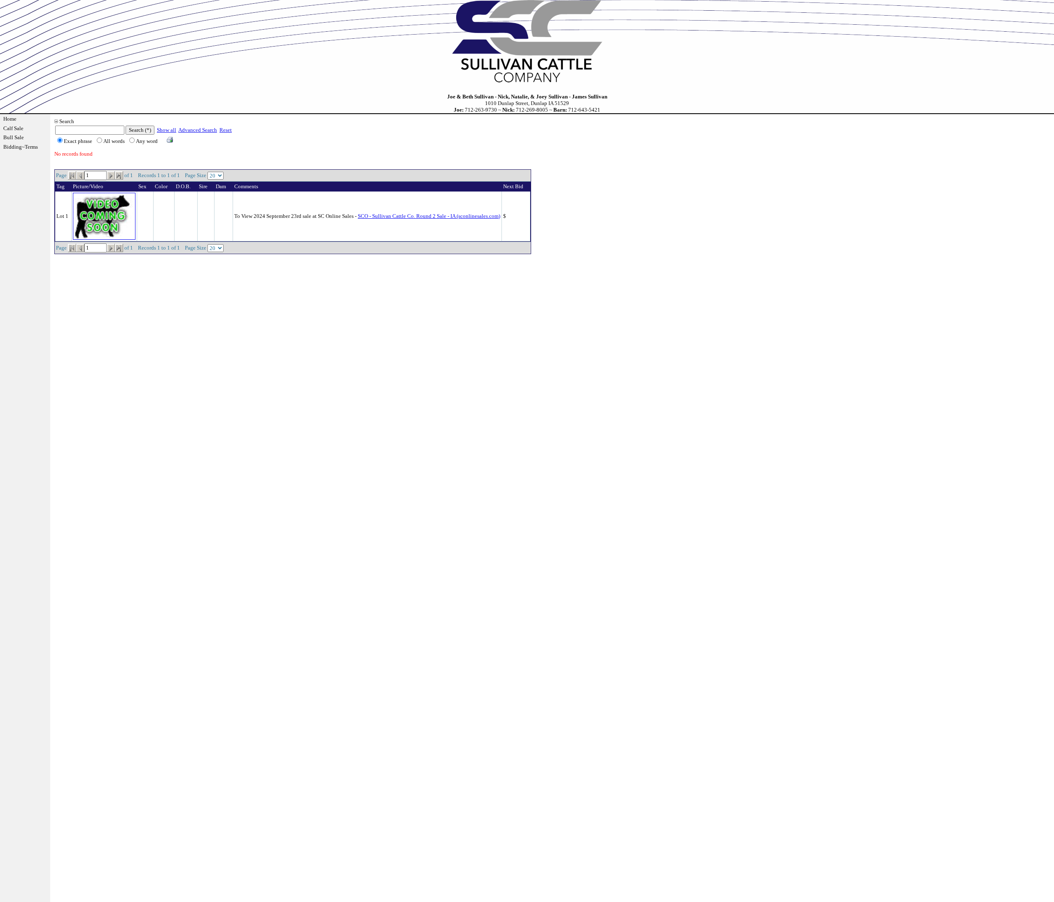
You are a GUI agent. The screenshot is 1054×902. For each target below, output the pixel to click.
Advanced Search (197, 130)
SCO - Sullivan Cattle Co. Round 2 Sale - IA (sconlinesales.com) (429, 216)
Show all (166, 130)
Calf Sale (13, 128)
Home (9, 119)
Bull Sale (13, 137)
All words (114, 141)
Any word (147, 141)
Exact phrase (78, 141)
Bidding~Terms (20, 147)
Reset (225, 130)
